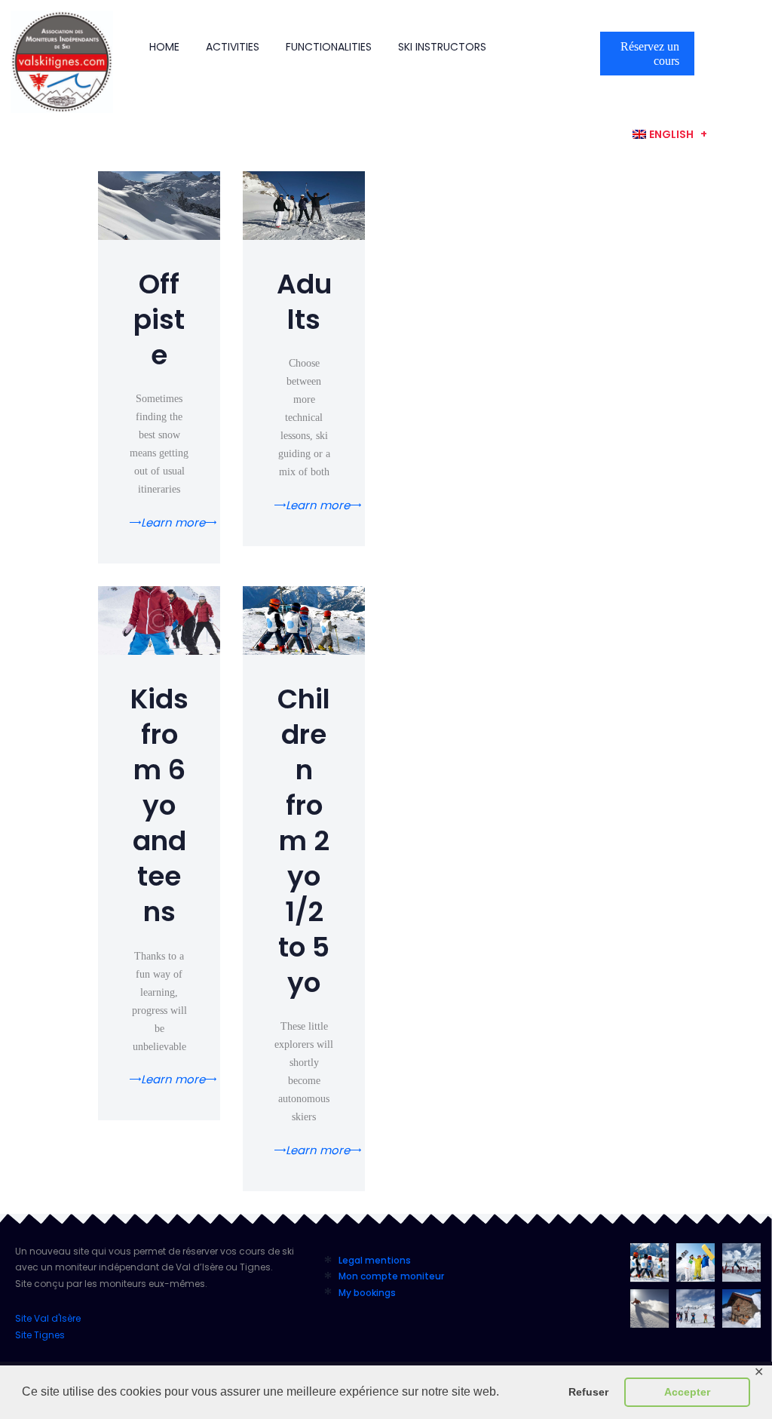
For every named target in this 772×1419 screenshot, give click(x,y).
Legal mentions (375, 1260)
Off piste (159, 320)
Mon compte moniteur (391, 1276)
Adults (304, 302)
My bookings (367, 1292)
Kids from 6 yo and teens (159, 806)
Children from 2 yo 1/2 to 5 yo (303, 841)
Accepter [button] (687, 1392)
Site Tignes (40, 1334)
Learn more (173, 523)
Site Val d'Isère (48, 1318)
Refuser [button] (588, 1392)
